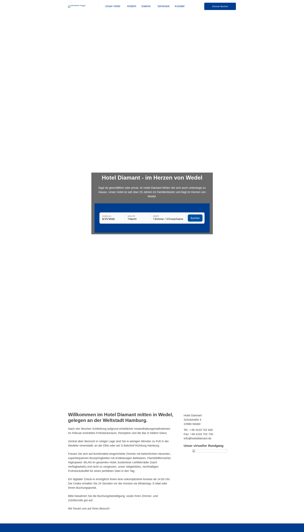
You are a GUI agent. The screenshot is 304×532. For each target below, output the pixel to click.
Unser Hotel (112, 6)
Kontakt (179, 6)
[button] (113, 6)
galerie (146, 6)
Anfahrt (131, 6)
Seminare (163, 6)
